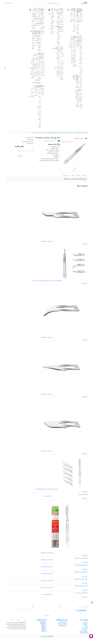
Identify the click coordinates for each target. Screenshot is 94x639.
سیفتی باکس (33, 15)
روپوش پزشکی (43, 12)
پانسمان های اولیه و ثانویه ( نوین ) (43, 91)
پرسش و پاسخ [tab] (66, 175)
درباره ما (10, 7)
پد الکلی (36, 22)
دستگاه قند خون (74, 21)
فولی (40, 10)
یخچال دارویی (62, 67)
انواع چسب (43, 64)
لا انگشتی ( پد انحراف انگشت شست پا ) (81, 97)
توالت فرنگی (74, 65)
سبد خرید (7, 67)
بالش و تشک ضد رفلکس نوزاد (78, 39)
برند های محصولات (42, 619)
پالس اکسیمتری (78, 90)
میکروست (36, 14)
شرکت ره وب (44, 636)
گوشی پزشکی (52, 16)
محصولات (84, 623)
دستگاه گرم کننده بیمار (59, 28)
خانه (86, 6)
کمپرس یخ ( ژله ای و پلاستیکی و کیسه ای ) (59, 56)
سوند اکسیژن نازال (40, 57)
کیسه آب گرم (59, 64)
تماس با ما (14, 7)
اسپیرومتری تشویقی (33, 68)
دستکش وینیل (40, 35)
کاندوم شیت (40, 24)
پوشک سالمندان (71, 46)
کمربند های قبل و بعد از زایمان (81, 48)
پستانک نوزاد (78, 45)
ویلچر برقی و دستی (74, 45)
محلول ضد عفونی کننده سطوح (33, 45)
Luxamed (42, 622)
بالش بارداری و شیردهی (81, 64)
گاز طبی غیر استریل (43, 69)
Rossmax (42, 623)
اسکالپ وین (36, 11)
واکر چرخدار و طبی (74, 50)
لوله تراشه (36, 79)
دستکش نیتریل (40, 39)
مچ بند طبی (71, 55)
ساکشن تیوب (36, 67)
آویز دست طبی (71, 38)
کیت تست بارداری (81, 58)
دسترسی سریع (84, 619)
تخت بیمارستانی (52, 13)
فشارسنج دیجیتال (81, 20)
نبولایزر (62, 24)
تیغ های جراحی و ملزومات (43, 56)
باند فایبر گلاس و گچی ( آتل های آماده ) (40, 122)
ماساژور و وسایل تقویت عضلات (74, 60)
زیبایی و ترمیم (62, 16)
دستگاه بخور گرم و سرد (78, 100)
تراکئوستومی (36, 82)
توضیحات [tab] (85, 175)
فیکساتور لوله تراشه (33, 64)
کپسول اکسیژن (78, 86)
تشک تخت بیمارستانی (59, 47)
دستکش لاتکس (40, 46)
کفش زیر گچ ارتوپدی (81, 89)
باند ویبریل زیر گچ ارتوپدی (40, 112)
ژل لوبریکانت (33, 87)
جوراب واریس (71, 42)
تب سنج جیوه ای (71, 14)
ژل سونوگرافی (33, 95)
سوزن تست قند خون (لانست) (74, 28)
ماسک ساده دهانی (40, 62)
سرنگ (33, 12)
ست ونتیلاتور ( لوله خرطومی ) (36, 73)
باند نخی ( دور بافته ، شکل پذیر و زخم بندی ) (40, 96)
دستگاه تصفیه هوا (59, 42)
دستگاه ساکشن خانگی (74, 77)
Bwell (43, 629)
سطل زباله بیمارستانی (62, 48)
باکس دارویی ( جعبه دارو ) (62, 73)
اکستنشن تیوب (36, 18)
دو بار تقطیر (36, 89)
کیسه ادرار (40, 20)
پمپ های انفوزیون (52, 21)
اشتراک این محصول (48, 141)
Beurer (43, 631)
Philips (43, 625)
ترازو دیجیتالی (62, 30)
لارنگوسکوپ (59, 67)
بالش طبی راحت (78, 17)
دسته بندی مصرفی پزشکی (79, 132)
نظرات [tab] (72, 175)
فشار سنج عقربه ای (81, 15)
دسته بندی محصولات (61, 619)
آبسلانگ (43, 31)
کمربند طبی (74, 54)
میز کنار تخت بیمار (62, 62)
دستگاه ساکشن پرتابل (59, 22)
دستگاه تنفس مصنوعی (78, 94)
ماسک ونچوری (40, 82)
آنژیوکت (36, 25)
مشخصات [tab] (78, 175)
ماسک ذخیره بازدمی (40, 73)
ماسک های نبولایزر (40, 78)
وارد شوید (20, 155)
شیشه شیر (81, 53)
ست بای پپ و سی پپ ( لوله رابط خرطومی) (33, 74)
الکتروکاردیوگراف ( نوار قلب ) (62, 26)
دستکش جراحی (40, 50)
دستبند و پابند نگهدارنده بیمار (52, 27)
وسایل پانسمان (52, 32)
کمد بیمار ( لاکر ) (62, 55)
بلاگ (22, 6)
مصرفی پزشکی (42, 6)
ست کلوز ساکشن (33, 58)
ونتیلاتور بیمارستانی (59, 9)
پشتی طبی (78, 21)
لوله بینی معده (40, 14)
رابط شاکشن (36, 64)
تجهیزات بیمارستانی (61, 6)
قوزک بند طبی (81, 84)
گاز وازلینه (43, 74)
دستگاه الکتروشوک (62, 12)
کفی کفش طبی (81, 105)
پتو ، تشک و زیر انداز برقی (78, 27)
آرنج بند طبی (71, 50)
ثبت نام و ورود (10, 3)
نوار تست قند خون (74, 15)
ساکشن (40, 17)
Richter (43, 627)
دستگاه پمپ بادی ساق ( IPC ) (59, 36)
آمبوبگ (59, 50)
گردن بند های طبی (81, 78)
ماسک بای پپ (40, 68)
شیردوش (81, 42)
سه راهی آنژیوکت (33, 20)
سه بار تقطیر (36, 93)
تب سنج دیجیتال (71, 20)
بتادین (43, 33)
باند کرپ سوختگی (40, 106)
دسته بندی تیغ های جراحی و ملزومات (55, 132)
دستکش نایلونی (40, 43)
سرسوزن (36, 16)
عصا (74, 40)
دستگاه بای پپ (78, 105)
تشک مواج (78, 33)
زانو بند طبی (71, 60)
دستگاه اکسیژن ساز (78, 82)
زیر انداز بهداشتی (43, 22)
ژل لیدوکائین (33, 91)
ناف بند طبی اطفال (81, 71)
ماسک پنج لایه (36, 41)
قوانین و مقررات (18, 7)
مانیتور (55, 9)
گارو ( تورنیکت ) (62, 78)
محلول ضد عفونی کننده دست (33, 37)
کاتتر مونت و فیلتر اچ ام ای (36, 57)
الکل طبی (33, 27)
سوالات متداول (25, 7)
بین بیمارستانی (55, 47)
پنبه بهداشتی (33, 24)
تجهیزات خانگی (81, 6)
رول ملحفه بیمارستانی (43, 27)
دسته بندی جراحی (68, 132)
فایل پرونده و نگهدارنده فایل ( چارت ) (59, 72)
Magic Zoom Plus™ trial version (67, 141)
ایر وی (33, 54)
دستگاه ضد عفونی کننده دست (59, 16)
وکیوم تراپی (62, 21)
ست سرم (33, 9)
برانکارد (52, 10)
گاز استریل (43, 60)
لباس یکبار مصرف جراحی (43, 17)
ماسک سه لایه (36, 36)
